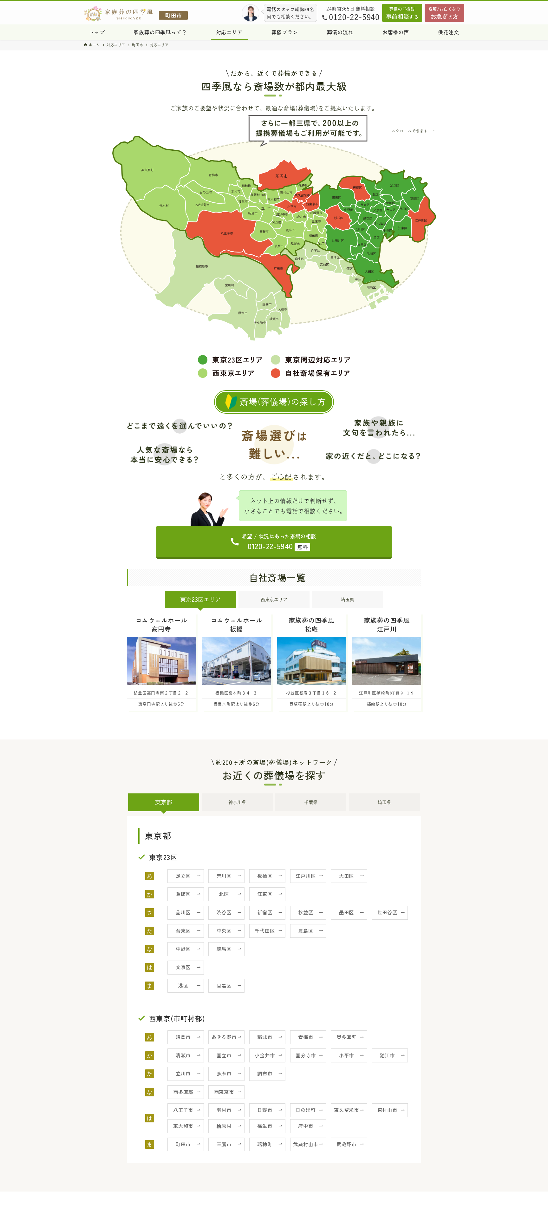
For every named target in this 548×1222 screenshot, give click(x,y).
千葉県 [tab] (310, 802)
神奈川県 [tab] (237, 802)
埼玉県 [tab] (347, 599)
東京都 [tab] (163, 802)
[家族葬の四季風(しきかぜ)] (136, 14)
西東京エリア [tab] (274, 599)
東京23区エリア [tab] (200, 599)
